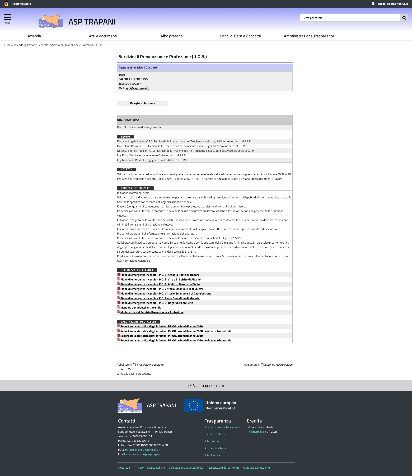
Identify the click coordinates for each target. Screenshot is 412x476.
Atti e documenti (103, 36)
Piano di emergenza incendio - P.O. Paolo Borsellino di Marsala (160, 298)
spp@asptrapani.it (138, 88)
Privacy (139, 467)
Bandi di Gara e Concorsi (240, 36)
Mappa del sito (156, 467)
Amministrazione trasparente (222, 427)
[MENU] (7, 16)
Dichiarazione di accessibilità (186, 467)
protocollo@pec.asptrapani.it (141, 449)
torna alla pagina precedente (134, 373)
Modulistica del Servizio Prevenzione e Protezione (151, 312)
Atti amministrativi (216, 448)
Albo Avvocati (213, 455)
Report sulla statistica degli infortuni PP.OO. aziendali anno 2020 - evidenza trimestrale (175, 331)
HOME (7, 45)
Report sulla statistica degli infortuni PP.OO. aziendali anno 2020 (161, 326)
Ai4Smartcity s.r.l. (257, 431)
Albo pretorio (172, 36)
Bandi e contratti (215, 434)
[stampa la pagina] (122, 369)
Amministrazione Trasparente (309, 36)
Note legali (124, 467)
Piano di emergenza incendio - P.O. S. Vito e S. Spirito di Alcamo (160, 279)
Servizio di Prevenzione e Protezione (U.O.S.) (77, 45)
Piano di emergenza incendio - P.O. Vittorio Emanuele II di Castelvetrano (165, 293)
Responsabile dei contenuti (223, 467)
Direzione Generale (36, 45)
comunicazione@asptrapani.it (144, 454)
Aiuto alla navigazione (256, 467)
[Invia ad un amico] (130, 369)
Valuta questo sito (208, 385)
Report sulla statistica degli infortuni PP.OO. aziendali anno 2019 (161, 336)
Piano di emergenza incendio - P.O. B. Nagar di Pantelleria (156, 303)
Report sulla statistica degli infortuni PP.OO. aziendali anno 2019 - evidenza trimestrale (175, 340)
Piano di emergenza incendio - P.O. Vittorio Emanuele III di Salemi (161, 289)
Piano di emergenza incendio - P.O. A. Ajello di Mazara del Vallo (160, 284)
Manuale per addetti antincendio (140, 307)
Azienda (34, 36)
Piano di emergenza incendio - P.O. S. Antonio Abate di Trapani (159, 275)
